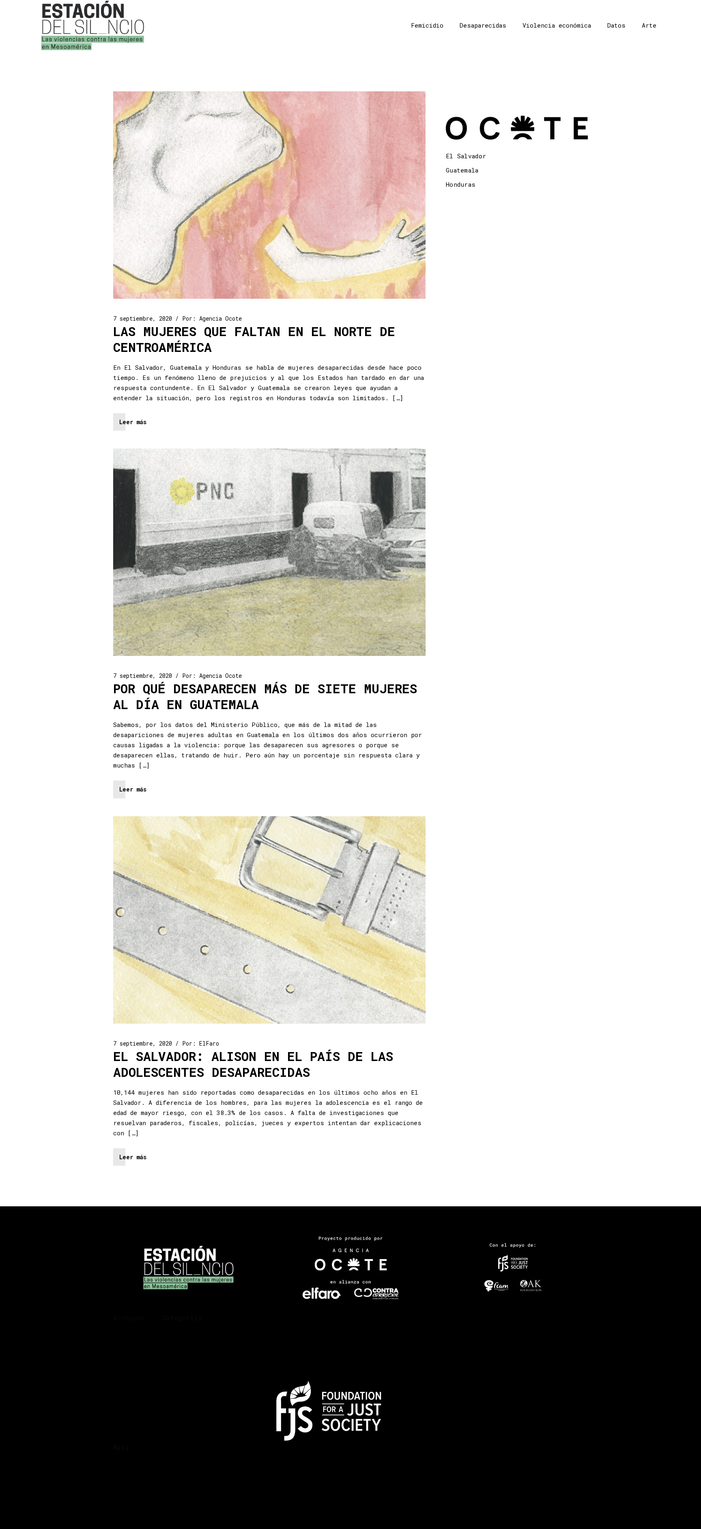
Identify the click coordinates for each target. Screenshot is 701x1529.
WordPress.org (134, 1495)
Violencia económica (557, 25)
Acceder (124, 1466)
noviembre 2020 (136, 1355)
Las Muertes (180, 1414)
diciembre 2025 (136, 1336)
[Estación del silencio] (92, 25)
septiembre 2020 (137, 1365)
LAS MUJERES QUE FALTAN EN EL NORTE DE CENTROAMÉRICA (254, 339)
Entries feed (132, 1476)
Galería (173, 1385)
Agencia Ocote (220, 318)
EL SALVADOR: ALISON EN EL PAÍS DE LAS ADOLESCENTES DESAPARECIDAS (253, 1064)
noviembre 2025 (136, 1346)
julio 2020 (129, 1375)
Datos (616, 25)
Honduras (460, 184)
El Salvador (466, 156)
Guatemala (462, 170)
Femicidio (427, 25)
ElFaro (209, 1043)
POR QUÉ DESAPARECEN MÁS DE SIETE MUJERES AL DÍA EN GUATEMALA (265, 696)
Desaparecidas (483, 25)
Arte (649, 25)
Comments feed (134, 1486)
